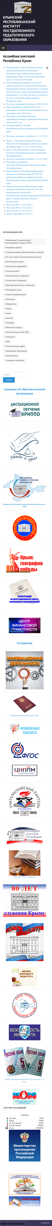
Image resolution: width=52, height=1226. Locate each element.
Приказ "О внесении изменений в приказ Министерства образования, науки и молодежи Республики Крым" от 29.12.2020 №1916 (26, 143)
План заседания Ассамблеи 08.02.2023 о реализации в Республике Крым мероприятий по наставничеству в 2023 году (27, 110)
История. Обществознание (16, 294)
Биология (9, 318)
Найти (9, 380)
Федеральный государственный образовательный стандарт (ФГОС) (18, 241)
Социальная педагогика (15, 360)
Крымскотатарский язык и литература (20, 285)
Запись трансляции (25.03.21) (18, 213)
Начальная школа (12, 271)
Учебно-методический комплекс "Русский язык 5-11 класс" (25, 1080)
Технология (10, 337)
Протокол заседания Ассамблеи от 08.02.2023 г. (27, 104)
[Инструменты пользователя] (47, 68)
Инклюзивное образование (16, 351)
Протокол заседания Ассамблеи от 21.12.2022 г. (27, 136)
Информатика (11, 304)
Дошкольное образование (16, 266)
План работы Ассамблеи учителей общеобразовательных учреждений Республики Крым (26, 165)
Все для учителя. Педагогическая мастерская (23, 257)
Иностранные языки (13, 290)
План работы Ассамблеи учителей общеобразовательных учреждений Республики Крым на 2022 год (27, 119)
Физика (8, 308)
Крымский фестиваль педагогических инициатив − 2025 (24, 505)
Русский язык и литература (16, 280)
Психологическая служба (15, 346)
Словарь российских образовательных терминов (24, 252)
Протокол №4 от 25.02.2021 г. (19, 207)
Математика (10, 299)
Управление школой (13, 247)
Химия (8, 313)
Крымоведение (12, 355)
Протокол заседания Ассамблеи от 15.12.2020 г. (27, 159)
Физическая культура (14, 327)
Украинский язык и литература (17, 276)
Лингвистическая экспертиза (24, 877)
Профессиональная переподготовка (24, 715)
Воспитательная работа (15, 261)
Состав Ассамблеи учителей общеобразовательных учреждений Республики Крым (27, 128)
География (10, 323)
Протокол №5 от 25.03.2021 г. (19, 210)
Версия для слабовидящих (13, 1223)
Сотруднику (24, 643)
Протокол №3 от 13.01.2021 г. (19, 204)
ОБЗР (8, 341)
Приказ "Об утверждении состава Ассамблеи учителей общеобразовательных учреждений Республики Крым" (26, 152)
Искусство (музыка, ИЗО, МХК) (17, 332)
